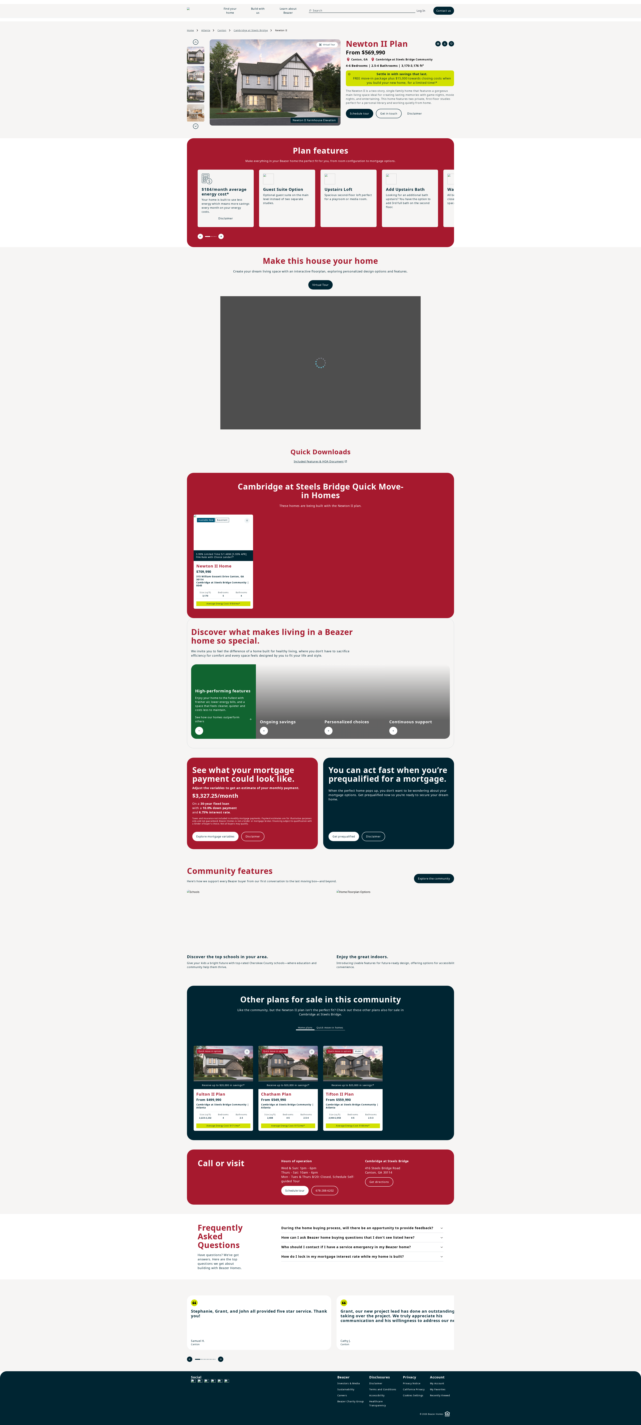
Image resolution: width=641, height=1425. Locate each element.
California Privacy (414, 1389)
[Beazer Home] (199, 10)
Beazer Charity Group (350, 1401)
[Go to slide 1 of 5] (207, 236)
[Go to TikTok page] (206, 1381)
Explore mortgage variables (215, 836)
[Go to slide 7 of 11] (208, 1359)
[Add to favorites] (247, 520)
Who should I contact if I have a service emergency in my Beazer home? (346, 1247)
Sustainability (345, 1389)
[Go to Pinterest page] (226, 1381)
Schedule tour (359, 113)
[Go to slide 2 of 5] (211, 236)
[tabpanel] (320, 1085)
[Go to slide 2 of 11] (201, 1359)
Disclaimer (414, 113)
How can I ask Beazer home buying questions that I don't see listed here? (348, 1237)
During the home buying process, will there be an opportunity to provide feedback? (357, 1228)
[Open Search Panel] (310, 10)
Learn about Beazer (288, 11)
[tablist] (320, 1027)
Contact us (443, 11)
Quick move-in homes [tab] (329, 1027)
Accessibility (377, 1395)
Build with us (258, 11)
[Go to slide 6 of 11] (207, 1359)
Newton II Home (214, 566)
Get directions (379, 1182)
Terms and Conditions (382, 1389)
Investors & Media (348, 1383)
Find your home (230, 11)
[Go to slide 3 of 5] (212, 236)
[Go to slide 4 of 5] (214, 236)
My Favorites (438, 1389)
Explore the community (434, 878)
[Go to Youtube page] (220, 1381)
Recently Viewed (440, 1395)
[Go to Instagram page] (200, 1381)
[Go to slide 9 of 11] (211, 1359)
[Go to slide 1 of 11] (197, 1359)
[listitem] (259, 1322)
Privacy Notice (411, 1383)
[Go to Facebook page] (193, 1381)
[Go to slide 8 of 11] (210, 1359)
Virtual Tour (320, 285)
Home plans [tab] (305, 1027)
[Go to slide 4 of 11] (204, 1359)
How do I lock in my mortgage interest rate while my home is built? (342, 1256)
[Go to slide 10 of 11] (213, 1359)
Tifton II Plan (340, 1094)
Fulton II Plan (210, 1094)
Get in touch (388, 113)
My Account (437, 1383)
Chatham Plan (276, 1094)
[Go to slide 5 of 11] (205, 1359)
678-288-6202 (325, 1190)
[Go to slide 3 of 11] (202, 1359)
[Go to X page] (213, 1381)
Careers (342, 1395)
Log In (421, 11)
